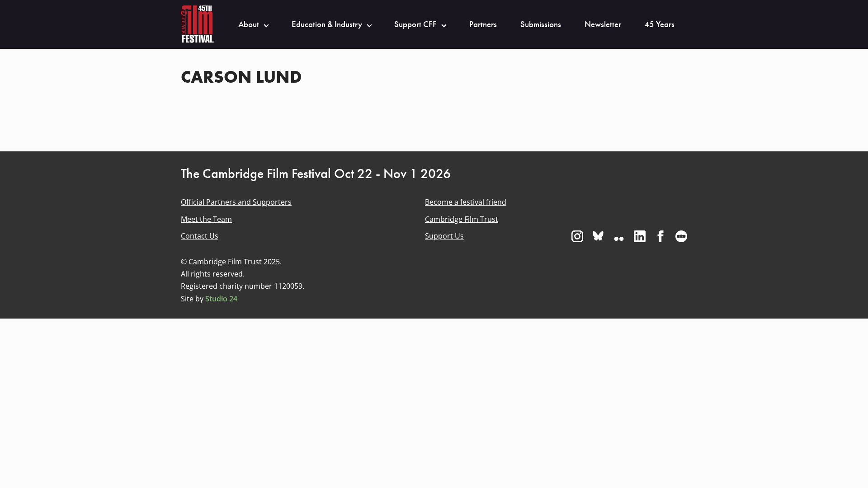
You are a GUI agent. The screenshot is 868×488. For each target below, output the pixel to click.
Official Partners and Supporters (236, 202)
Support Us (444, 236)
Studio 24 (221, 299)
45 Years (659, 24)
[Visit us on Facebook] (660, 236)
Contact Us (199, 236)
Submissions (540, 24)
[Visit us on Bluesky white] (598, 236)
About (248, 24)
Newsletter (603, 24)
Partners (483, 24)
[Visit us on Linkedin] (640, 236)
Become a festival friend (465, 202)
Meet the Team (206, 219)
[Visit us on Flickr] (619, 236)
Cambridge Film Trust (461, 219)
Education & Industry (327, 24)
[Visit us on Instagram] (577, 236)
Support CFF (415, 24)
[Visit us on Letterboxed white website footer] (681, 236)
